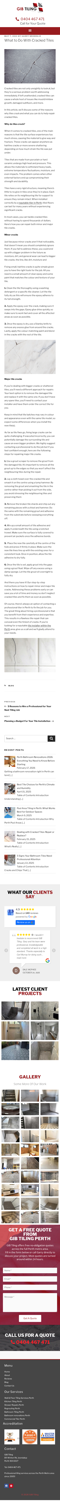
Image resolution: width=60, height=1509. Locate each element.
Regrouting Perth (12, 1408)
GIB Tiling (34, 1494)
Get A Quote (30, 1318)
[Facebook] (6, 1486)
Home (7, 1371)
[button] (30, 30)
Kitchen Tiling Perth (13, 1401)
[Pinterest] (11, 1486)
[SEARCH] (51, 739)
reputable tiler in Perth (30, 202)
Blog (11, 686)
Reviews (8, 1378)
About (7, 1375)
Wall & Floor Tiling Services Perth (19, 1398)
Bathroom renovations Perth (17, 1415)
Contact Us (9, 1385)
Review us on (23, 922)
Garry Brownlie (31, 36)
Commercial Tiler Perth (14, 1419)
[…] (11, 775)
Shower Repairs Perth (14, 1405)
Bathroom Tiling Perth (14, 1412)
